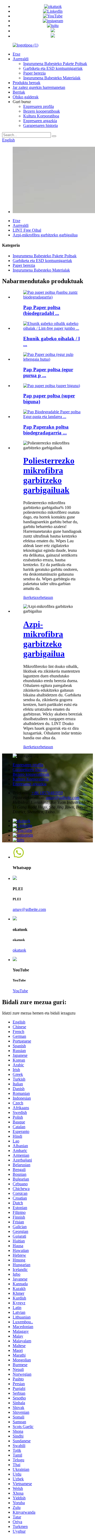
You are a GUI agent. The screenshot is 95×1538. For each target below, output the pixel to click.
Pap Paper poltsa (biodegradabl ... (41, 310)
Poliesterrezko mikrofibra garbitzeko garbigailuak (48, 475)
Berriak (19, 92)
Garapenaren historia (40, 125)
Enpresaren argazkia (40, 120)
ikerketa (29, 597)
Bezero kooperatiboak (41, 111)
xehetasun (44, 597)
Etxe (16, 54)
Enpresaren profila (38, 106)
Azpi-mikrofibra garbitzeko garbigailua (45, 235)
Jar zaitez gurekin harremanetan (39, 87)
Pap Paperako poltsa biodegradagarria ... (46, 429)
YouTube (20, 991)
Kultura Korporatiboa (41, 116)
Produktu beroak (26, 82)
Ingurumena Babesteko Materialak (51, 78)
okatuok (19, 950)
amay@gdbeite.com (62, 797)
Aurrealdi (20, 59)
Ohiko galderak (26, 97)
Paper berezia (34, 73)
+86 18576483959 (47, 793)
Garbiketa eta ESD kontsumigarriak (53, 68)
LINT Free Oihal (27, 230)
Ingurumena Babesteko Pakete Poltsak (55, 63)
